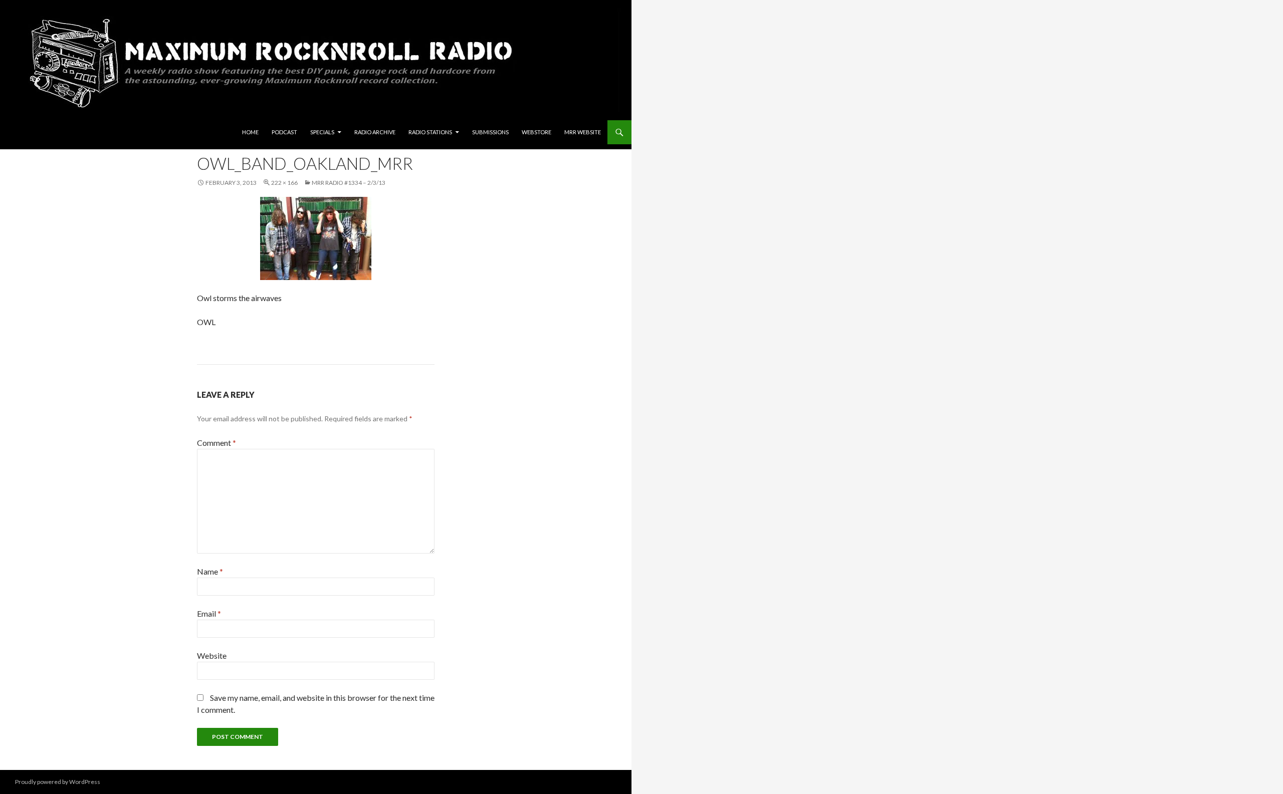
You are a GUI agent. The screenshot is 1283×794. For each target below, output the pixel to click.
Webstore (536, 132)
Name (210, 571)
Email (209, 613)
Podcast (284, 132)
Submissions (490, 132)
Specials (322, 132)
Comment (216, 442)
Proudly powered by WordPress (57, 781)
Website (212, 655)
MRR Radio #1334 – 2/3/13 (348, 182)
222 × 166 (284, 182)
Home (250, 132)
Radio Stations (430, 132)
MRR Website (582, 132)
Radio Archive (374, 132)
